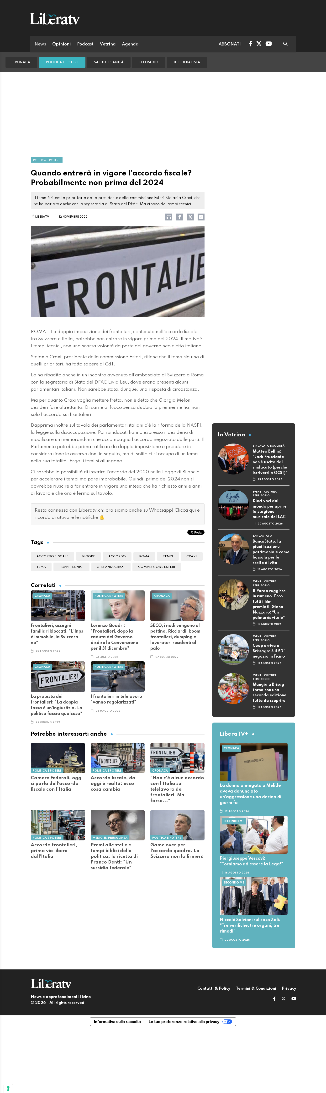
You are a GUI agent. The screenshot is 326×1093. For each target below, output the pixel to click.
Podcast (85, 44)
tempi (168, 556)
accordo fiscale (52, 556)
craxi (191, 556)
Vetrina (108, 44)
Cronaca (21, 62)
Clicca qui (185, 510)
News (40, 44)
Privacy (289, 989)
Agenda (130, 44)
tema (41, 567)
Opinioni (61, 44)
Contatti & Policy (213, 989)
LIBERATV (42, 216)
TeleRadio (148, 62)
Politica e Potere (62, 62)
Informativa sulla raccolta (117, 1021)
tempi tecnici (71, 567)
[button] (274, 999)
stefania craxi (111, 567)
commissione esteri (156, 567)
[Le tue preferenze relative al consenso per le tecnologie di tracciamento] (8, 1088)
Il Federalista (187, 62)
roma (144, 556)
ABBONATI (230, 44)
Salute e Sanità (109, 62)
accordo (117, 556)
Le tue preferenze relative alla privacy (184, 1021)
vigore (88, 556)
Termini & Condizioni (256, 989)
